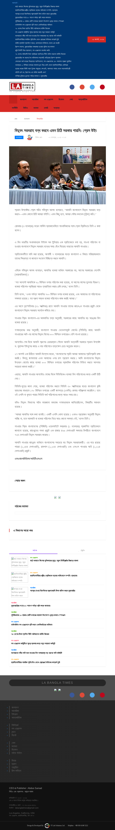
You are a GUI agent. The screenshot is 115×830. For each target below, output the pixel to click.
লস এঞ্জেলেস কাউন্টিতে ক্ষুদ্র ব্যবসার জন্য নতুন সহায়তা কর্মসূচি (35, 32)
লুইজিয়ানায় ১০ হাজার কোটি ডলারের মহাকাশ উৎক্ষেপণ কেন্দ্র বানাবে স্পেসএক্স (39, 21)
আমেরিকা (35, 99)
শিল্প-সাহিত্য (16, 770)
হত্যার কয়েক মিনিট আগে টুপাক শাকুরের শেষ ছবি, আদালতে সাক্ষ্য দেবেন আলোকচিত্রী (42, 69)
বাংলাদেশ (23, 99)
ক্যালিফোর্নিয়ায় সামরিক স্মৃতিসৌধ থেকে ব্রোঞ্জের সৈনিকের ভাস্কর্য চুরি (37, 39)
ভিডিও (25, 108)
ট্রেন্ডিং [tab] (82, 550)
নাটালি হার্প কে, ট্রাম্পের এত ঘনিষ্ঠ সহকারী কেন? (30, 72)
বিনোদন (61, 99)
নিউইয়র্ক (15, 725)
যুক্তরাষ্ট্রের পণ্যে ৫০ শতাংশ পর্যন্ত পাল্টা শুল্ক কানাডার (33, 17)
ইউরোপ (15, 714)
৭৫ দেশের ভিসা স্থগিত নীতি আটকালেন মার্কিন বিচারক (32, 28)
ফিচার (14, 760)
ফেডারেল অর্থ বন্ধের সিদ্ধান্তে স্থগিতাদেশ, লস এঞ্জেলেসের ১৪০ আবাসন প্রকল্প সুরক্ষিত (43, 61)
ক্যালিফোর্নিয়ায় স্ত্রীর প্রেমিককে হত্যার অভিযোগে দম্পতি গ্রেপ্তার (36, 10)
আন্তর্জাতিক (82, 99)
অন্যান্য (56, 108)
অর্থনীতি (15, 108)
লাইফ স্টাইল (17, 753)
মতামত (36, 108)
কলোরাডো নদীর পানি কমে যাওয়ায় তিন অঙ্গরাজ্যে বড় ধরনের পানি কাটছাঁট (38, 36)
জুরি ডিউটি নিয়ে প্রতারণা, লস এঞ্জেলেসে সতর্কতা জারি (32, 50)
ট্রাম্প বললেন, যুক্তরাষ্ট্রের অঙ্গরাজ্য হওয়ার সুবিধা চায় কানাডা (35, 47)
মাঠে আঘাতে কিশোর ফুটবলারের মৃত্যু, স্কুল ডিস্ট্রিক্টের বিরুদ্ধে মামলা (37, 6)
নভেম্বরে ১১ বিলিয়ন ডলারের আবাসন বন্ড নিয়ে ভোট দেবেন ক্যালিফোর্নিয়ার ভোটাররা (41, 65)
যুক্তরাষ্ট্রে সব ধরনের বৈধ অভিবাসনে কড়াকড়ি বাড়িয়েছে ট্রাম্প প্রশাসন (37, 58)
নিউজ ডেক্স (38, 137)
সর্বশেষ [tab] (34, 550)
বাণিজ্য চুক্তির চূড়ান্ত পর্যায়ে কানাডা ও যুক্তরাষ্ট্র (31, 76)
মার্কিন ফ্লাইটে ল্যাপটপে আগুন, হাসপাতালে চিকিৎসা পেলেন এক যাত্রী (37, 43)
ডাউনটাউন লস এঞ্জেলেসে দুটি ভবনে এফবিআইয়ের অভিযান (33, 25)
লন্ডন (13, 732)
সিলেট (14, 735)
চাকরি (46, 108)
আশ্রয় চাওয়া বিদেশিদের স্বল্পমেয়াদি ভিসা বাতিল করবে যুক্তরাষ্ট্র (35, 14)
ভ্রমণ (14, 764)
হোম (15, 119)
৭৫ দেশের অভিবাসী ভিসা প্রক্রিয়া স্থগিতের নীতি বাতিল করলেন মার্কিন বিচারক (40, 54)
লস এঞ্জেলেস (48, 99)
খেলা (71, 99)
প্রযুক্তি (15, 767)
